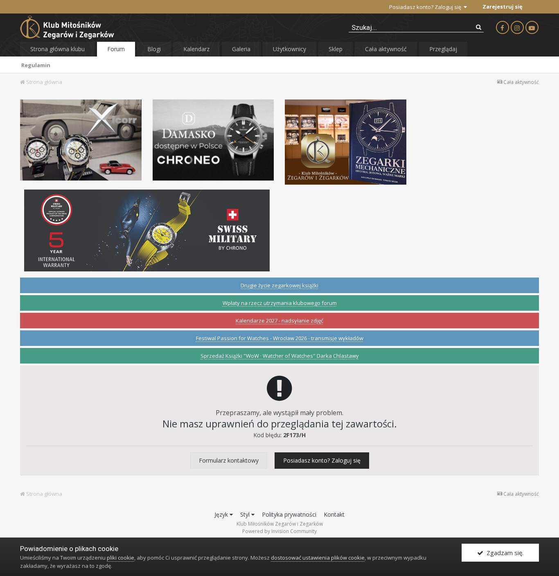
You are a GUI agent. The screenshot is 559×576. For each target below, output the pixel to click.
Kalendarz (196, 49)
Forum (116, 49)
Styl (245, 514)
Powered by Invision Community (279, 531)
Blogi (154, 49)
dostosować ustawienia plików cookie (318, 557)
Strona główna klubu (57, 49)
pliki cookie (120, 557)
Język (222, 514)
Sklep (336, 49)
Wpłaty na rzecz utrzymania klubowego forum (280, 303)
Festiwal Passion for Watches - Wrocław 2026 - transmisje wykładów (279, 338)
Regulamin (35, 65)
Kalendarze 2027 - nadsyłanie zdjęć (279, 320)
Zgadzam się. (503, 553)
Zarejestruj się (502, 6)
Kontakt (334, 514)
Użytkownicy (289, 49)
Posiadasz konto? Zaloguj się (426, 7)
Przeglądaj (443, 49)
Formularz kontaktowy (229, 460)
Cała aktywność (386, 49)
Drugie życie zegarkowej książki (279, 285)
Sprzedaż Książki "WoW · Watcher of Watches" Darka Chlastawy (280, 355)
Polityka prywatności (289, 514)
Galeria (241, 49)
